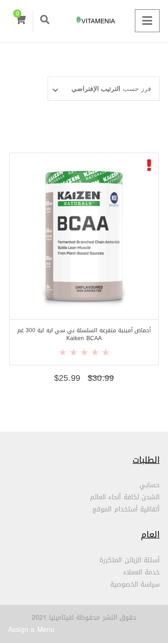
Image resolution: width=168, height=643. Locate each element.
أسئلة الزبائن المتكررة (129, 560)
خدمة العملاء (141, 572)
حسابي (150, 485)
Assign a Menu (31, 629)
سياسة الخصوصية (135, 584)
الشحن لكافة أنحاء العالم (125, 497)
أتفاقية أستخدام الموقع (126, 509)
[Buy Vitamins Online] (84, 21)
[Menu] (147, 20)
